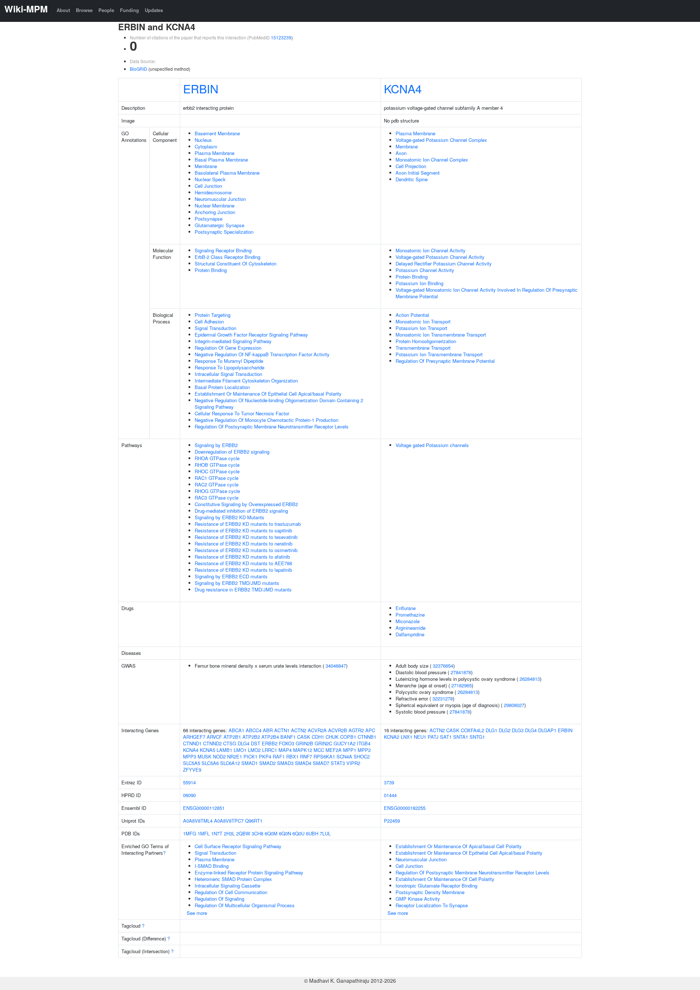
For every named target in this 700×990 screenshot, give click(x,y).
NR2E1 (234, 756)
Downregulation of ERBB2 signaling (232, 451)
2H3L (229, 833)
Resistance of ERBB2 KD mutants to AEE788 (243, 563)
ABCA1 (236, 730)
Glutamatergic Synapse (219, 225)
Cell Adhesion (209, 321)
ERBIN (200, 88)
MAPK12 (302, 749)
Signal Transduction (215, 328)
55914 (189, 782)
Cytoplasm (206, 146)
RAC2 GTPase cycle (216, 484)
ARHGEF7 (194, 736)
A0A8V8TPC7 (229, 820)
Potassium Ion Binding (419, 283)
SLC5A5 (191, 763)
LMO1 (240, 749)
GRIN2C (323, 743)
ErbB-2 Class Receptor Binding (227, 256)
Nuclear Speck (210, 179)
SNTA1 (460, 736)
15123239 (281, 37)
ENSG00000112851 (204, 807)
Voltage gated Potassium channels (432, 445)
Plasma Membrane (214, 153)
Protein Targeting (212, 314)
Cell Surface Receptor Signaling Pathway (238, 846)
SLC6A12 (230, 763)
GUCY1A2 (344, 743)
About (63, 10)
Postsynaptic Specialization (224, 231)
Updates (154, 10)
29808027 (514, 705)
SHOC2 (362, 756)
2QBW (243, 833)
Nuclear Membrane (214, 205)
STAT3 (338, 763)
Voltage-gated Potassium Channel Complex (441, 139)
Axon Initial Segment (418, 172)
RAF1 (279, 756)
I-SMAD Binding (212, 865)
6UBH (312, 833)
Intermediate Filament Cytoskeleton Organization (246, 380)
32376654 (443, 665)
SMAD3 (285, 763)
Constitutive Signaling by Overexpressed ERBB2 (246, 504)
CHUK (332, 736)
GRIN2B (304, 743)
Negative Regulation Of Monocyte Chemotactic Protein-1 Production (266, 419)
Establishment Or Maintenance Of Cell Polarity (445, 879)
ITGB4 (363, 743)
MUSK (204, 756)
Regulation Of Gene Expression (228, 347)
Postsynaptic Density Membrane (430, 892)
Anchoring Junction (215, 212)
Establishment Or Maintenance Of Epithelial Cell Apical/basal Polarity (268, 393)
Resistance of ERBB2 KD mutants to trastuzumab (248, 523)
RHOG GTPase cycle (217, 491)
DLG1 (491, 730)
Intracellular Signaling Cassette (227, 885)
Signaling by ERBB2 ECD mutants (231, 576)
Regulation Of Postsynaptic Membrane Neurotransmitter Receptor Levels (272, 426)
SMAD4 (303, 763)
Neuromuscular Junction (220, 198)
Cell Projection (411, 166)
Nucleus (203, 139)
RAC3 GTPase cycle (216, 497)
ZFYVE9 (192, 769)
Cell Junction (208, 185)
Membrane (206, 166)
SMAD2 (267, 763)
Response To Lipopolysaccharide (229, 367)
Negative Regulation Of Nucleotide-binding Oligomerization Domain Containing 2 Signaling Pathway (279, 403)
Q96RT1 (253, 820)
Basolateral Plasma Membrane (227, 172)
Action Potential (412, 314)
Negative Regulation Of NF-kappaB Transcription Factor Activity (262, 354)
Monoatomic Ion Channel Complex (432, 159)
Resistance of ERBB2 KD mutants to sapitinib (243, 530)
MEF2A (334, 749)
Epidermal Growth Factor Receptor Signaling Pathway (251, 334)
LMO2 (254, 749)
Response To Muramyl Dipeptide (229, 360)
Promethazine (410, 614)
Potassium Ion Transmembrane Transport (439, 354)
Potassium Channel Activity (425, 270)
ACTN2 (298, 730)
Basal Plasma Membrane (221, 159)
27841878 (461, 672)
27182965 (461, 685)
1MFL (204, 833)
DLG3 (518, 730)
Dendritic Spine (412, 179)
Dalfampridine (410, 634)
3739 (389, 782)
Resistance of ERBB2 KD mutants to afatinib (242, 556)
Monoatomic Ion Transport (423, 321)
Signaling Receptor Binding (223, 250)
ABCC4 (253, 730)
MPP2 (364, 749)
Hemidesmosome (213, 192)
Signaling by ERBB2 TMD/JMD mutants (237, 582)
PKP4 (265, 756)
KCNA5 (207, 749)
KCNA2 (391, 736)
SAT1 (446, 736)
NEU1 (420, 736)
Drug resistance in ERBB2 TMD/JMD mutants (243, 589)
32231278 (442, 698)
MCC (319, 749)
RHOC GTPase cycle (217, 471)
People (106, 10)
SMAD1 (249, 763)
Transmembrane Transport (423, 347)
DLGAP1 (547, 730)
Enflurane (406, 608)
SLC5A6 (210, 763)
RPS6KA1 (324, 756)
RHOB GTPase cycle (217, 464)
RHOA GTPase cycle (217, 458)
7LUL (325, 833)
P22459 (392, 820)
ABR (268, 730)
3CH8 (257, 833)
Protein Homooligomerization (426, 341)
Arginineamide (410, 627)
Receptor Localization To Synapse (432, 905)
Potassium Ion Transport (421, 328)
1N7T (216, 833)
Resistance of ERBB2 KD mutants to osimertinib (246, 550)
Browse (84, 10)
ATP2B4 (270, 736)
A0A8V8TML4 (198, 820)
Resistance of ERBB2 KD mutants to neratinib (243, 543)
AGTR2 (356, 730)
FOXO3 (286, 743)
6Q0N (285, 833)
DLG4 (243, 743)
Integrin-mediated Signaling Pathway (233, 341)
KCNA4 (403, 88)
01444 (390, 795)
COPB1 (348, 736)
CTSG (229, 743)
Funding (129, 10)
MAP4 (285, 749)
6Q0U (298, 833)
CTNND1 (192, 743)
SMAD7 (321, 763)
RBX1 (292, 756)
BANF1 (288, 736)
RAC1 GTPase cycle (216, 477)
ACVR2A (317, 730)
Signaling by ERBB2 (216, 445)
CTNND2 (212, 743)
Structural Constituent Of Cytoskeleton (235, 263)
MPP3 (189, 756)
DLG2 (504, 730)
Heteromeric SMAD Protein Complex (233, 879)
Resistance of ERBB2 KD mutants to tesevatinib (246, 536)
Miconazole (408, 621)
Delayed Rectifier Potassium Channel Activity (444, 263)
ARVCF (214, 736)
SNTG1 (477, 736)
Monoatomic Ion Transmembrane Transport (441, 334)
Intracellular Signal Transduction (228, 373)
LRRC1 (269, 749)
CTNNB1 (367, 736)
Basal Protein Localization (222, 387)
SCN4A (344, 756)
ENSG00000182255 (404, 807)
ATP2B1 (232, 736)
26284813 (530, 678)
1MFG (189, 833)
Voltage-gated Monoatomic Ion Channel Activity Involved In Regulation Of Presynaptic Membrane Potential (487, 293)
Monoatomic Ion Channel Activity (431, 250)
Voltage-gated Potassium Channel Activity (440, 256)
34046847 (336, 665)
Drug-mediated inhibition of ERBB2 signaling (241, 510)
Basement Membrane (217, 133)
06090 (189, 795)
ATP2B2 (251, 736)
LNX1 (406, 736)
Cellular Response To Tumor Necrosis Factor (242, 413)
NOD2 (219, 756)
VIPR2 (353, 763)
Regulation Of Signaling (219, 898)
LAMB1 (224, 749)
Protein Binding (211, 270)
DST (255, 743)
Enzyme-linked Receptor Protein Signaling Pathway (249, 872)
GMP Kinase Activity (418, 898)
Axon (401, 153)
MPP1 (349, 749)
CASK (303, 736)
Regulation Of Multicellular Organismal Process (245, 905)
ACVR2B (337, 730)
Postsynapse (208, 218)
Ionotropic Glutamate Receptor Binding (436, 885)
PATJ (433, 736)
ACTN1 (281, 730)
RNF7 (306, 756)
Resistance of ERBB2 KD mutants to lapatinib (243, 569)
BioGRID (138, 69)
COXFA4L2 (472, 730)
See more (197, 912)
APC (370, 730)
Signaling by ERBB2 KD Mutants (229, 517)
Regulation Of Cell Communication (231, 892)
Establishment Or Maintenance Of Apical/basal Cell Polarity (459, 846)
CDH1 (318, 736)
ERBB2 (269, 743)
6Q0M (271, 833)
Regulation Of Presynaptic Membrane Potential (445, 360)
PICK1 (250, 756)
